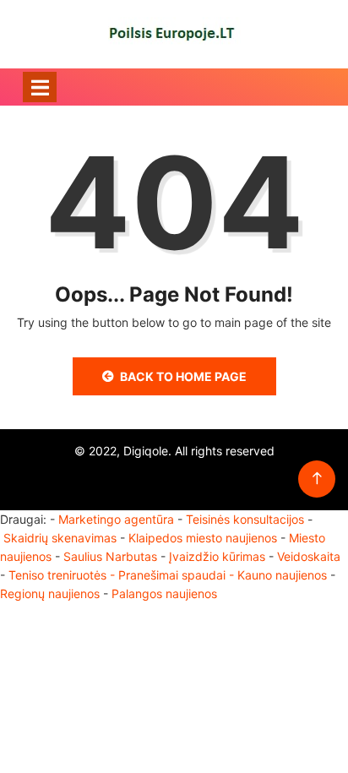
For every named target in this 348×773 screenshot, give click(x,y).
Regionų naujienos (50, 593)
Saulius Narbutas (110, 556)
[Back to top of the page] (317, 478)
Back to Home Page (183, 376)
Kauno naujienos (282, 575)
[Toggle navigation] (40, 87)
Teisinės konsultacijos (245, 519)
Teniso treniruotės (57, 575)
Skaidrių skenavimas (60, 538)
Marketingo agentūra (116, 519)
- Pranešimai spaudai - (173, 575)
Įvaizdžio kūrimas (217, 556)
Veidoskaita (308, 556)
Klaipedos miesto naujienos (202, 538)
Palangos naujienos (164, 593)
